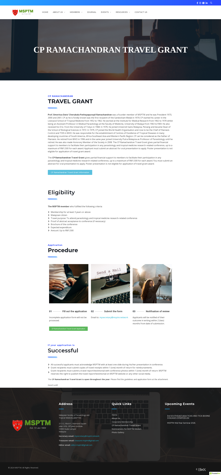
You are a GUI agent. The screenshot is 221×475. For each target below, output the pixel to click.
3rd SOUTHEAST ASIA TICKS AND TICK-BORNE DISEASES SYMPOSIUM (188, 417)
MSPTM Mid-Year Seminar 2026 (181, 423)
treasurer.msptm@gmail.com (87, 440)
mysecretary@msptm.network (114, 317)
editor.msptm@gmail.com (81, 445)
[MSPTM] (22, 12)
